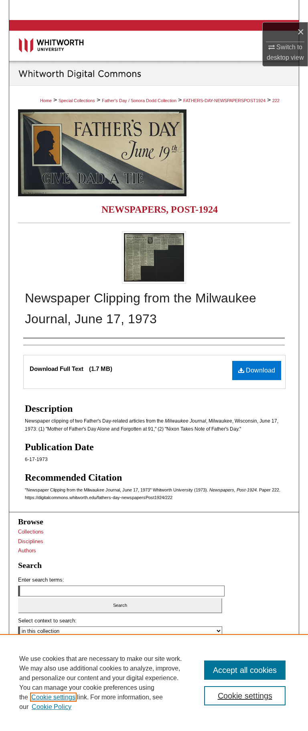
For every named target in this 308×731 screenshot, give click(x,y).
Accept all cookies (245, 670)
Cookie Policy (51, 706)
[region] (154, 682)
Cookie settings (53, 697)
